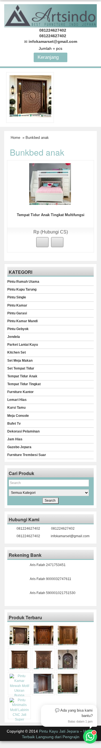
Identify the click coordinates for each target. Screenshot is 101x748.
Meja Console (18, 416)
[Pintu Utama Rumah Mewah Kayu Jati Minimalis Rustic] (67, 683)
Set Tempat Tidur (20, 368)
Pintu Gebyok (18, 329)
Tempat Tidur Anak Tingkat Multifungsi (50, 215)
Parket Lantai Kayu (22, 345)
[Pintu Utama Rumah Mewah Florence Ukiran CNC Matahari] (30, 96)
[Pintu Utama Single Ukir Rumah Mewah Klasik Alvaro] (67, 635)
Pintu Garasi (17, 313)
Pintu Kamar (17, 305)
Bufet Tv (14, 424)
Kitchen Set (16, 352)
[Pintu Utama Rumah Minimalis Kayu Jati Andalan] (43, 683)
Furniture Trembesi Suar (26, 455)
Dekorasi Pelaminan (23, 431)
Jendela (13, 337)
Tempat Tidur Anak (22, 376)
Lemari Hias (17, 400)
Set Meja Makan (20, 361)
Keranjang (49, 57)
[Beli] (42, 242)
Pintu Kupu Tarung (21, 289)
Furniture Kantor (20, 392)
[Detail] (57, 242)
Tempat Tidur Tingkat (24, 384)
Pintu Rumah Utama (23, 282)
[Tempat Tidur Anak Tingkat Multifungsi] (50, 183)
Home (15, 137)
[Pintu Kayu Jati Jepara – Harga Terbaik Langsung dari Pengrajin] (50, 15)
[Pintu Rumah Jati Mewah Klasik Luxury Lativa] (19, 659)
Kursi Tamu (16, 408)
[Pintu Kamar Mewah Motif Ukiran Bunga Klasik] (19, 688)
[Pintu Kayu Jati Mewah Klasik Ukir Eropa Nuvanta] (43, 659)
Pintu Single (16, 297)
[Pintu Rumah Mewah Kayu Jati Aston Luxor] (43, 635)
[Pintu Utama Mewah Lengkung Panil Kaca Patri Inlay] (67, 659)
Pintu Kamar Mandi (22, 321)
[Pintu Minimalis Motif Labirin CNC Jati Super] (19, 710)
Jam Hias (14, 439)
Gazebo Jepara (19, 447)
